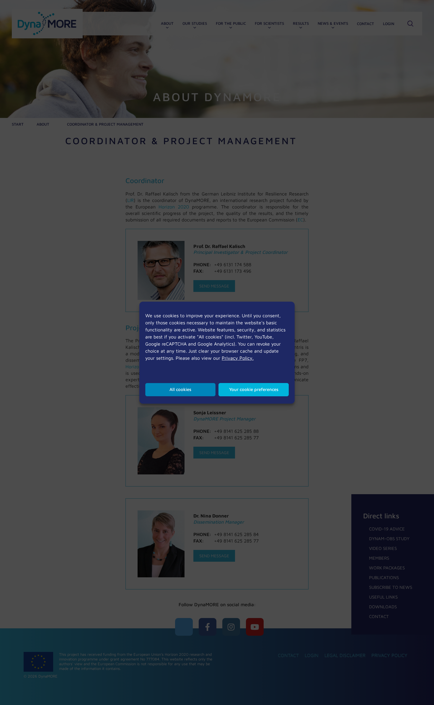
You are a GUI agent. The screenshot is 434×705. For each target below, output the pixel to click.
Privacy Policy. (238, 358)
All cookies (180, 389)
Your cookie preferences (253, 389)
